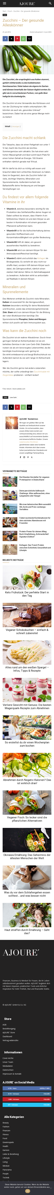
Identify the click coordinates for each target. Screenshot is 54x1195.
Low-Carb (13, 397)
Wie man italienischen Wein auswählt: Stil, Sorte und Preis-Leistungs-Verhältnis (35, 506)
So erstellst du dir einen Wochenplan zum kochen (27, 744)
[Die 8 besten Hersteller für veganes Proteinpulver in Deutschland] (10, 481)
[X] (11, 38)
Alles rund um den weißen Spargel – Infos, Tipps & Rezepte (27, 669)
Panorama (7, 1169)
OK (27, 1191)
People (6, 1173)
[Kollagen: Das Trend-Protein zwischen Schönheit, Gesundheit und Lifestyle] (10, 549)
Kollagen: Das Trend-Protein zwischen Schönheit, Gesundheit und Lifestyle (35, 547)
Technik (6, 1177)
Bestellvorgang (9, 1028)
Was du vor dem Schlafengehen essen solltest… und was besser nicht (27, 894)
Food (10, 11)
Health (5, 1146)
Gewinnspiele (8, 1142)
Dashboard (7, 1036)
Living (5, 1162)
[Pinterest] (17, 38)
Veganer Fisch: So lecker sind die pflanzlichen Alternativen (27, 819)
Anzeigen (15, 126)
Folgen (47, 1094)
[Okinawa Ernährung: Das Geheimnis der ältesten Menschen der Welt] (27, 840)
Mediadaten (8, 1066)
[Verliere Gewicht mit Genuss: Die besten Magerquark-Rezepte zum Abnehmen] (27, 690)
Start (4, 11)
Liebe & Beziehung (11, 1154)
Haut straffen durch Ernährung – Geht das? (27, 931)
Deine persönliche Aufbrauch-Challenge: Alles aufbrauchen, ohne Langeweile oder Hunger (34, 493)
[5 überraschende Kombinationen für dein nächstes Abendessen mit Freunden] (10, 522)
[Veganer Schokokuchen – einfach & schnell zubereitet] (27, 615)
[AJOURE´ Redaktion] (12, 438)
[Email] (29, 38)
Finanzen (6, 1130)
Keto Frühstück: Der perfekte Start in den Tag (27, 594)
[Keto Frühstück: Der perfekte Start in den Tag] (27, 577)
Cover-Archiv (8, 1058)
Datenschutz (8, 1070)
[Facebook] (5, 38)
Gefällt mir (45, 1088)
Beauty (6, 1122)
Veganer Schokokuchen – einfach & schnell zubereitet (27, 631)
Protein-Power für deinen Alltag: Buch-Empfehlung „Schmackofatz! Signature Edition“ (34, 534)
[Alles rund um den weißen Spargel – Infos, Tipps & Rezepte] (27, 652)
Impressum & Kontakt (12, 1074)
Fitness (6, 1134)
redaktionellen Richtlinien (28, 442)
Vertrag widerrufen (10, 1040)
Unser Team (8, 1062)
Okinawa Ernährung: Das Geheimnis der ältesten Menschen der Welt (27, 856)
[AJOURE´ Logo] (27, 3)
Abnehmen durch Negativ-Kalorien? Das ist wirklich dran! (27, 781)
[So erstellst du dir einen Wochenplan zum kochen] (27, 727)
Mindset (6, 1166)
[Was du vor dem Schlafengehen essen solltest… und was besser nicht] (27, 877)
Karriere (6, 1150)
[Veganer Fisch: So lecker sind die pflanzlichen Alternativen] (27, 802)
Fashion (6, 1126)
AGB (4, 1024)
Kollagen (41, 258)
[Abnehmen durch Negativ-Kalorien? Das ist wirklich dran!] (27, 765)
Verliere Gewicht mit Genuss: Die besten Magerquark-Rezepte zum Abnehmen (27, 706)
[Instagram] (24, 457)
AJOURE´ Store (9, 1032)
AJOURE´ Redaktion (28, 419)
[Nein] (50, 1188)
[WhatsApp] (23, 38)
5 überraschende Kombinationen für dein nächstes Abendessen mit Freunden (34, 520)
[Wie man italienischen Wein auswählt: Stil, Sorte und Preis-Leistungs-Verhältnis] (10, 509)
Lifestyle (6, 1158)
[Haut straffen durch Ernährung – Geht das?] (27, 915)
